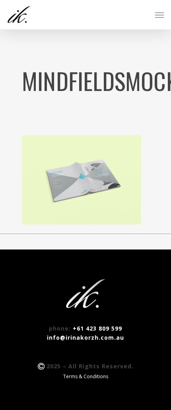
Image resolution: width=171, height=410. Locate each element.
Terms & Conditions (85, 376)
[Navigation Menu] (159, 15)
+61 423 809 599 (97, 328)
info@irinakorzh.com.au (85, 337)
